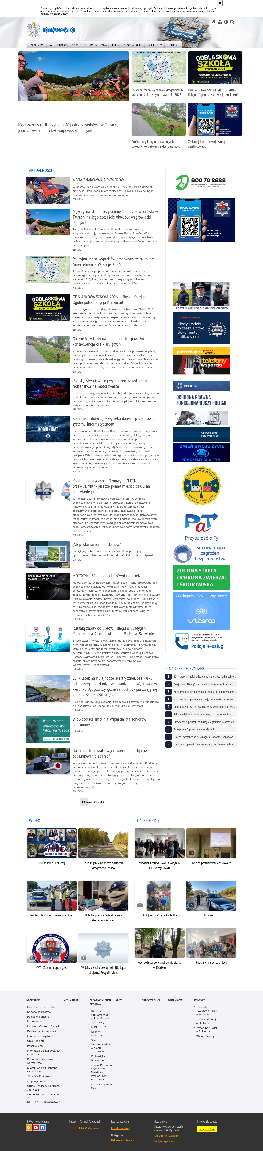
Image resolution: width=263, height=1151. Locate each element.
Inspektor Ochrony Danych (43, 1026)
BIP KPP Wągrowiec (89, 1128)
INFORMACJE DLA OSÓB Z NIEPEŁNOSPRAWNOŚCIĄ (43, 1098)
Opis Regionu (35, 1040)
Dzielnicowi (175, 1000)
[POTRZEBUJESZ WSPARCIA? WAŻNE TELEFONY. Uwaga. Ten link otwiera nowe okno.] (201, 362)
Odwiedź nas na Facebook (42, 1127)
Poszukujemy (35, 1045)
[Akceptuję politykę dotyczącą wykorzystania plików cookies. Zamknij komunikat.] (220, 3)
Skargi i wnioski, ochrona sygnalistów (42, 1069)
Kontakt (199, 1000)
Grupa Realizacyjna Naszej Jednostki (43, 1087)
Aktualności (71, 1000)
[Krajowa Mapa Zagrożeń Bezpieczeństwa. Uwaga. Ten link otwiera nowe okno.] (201, 553)
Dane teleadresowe (39, 1011)
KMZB (119, 1000)
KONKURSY (98, 1027)
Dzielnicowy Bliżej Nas (101, 1086)
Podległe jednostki (38, 1016)
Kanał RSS (29, 1127)
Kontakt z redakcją (120, 1128)
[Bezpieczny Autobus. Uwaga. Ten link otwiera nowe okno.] (201, 486)
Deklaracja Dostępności (41, 1031)
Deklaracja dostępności (123, 1140)
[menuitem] (38, 44)
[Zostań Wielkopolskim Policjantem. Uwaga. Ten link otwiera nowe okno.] (201, 296)
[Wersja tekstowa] (226, 21)
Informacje (33, 1000)
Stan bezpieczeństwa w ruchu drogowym (101, 1046)
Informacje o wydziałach (41, 1036)
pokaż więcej (93, 803)
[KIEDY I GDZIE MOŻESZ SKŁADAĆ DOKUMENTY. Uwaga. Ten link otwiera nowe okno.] (201, 328)
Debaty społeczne (97, 1033)
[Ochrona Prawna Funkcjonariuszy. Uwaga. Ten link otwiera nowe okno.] (201, 395)
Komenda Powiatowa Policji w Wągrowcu (206, 1010)
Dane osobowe (36, 1021)
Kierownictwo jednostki (41, 1007)
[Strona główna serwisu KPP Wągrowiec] (213, 21)
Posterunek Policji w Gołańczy (206, 1029)
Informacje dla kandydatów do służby (43, 1052)
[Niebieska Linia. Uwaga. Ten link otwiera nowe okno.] (201, 452)
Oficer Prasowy (205, 1036)
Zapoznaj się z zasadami (166, 1136)
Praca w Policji (151, 1000)
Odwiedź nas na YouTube (36, 1127)
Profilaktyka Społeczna (98, 1058)
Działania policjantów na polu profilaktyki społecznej (100, 1017)
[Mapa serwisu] (220, 21)
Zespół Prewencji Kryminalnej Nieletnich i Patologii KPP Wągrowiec (101, 1072)
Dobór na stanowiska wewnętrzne (40, 1061)
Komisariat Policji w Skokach (206, 1021)
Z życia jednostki (37, 1081)
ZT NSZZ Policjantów (40, 1076)
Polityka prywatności (164, 1141)
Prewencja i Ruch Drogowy (100, 1002)
